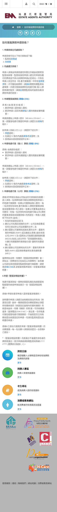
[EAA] (28, 15)
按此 (28, 84)
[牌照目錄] (19, 32)
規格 (40, 121)
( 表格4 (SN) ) (23, 98)
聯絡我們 (22, 483)
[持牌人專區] (25, 32)
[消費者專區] (38, 32)
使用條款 (6, 483)
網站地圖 (32, 483)
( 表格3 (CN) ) (33, 191)
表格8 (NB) (8, 266)
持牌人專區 (23, 368)
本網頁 (8, 61)
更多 (19, 362)
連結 (14, 483)
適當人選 (27, 110)
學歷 (7, 133)
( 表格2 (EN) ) (33, 143)
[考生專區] (32, 32)
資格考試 (27, 136)
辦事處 (14, 58)
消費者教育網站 (25, 400)
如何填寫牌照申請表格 (34, 27)
